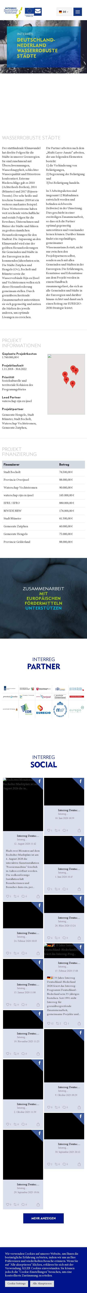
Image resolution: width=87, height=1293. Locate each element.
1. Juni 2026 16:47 (64, 877)
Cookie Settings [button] (16, 1284)
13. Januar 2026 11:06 (25, 992)
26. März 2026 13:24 (65, 926)
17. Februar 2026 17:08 (66, 971)
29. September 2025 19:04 (26, 1192)
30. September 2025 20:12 (67, 1152)
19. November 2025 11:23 (26, 1041)
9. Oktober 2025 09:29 (66, 1095)
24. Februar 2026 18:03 (25, 941)
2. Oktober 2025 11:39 (25, 1112)
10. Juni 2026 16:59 (64, 818)
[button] (76, 371)
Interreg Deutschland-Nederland (28, 836)
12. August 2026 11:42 (25, 844)
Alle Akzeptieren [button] (42, 1284)
